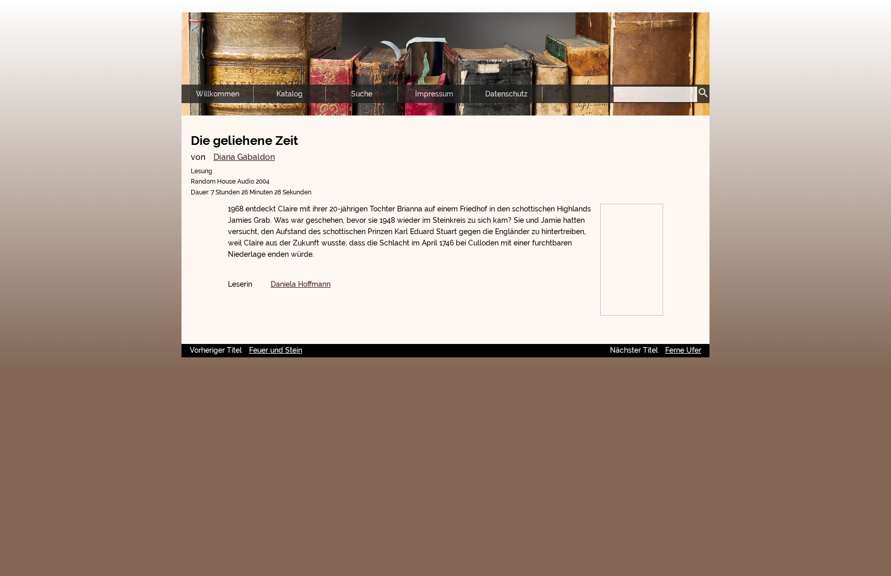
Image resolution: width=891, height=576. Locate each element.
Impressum (434, 94)
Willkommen (217, 94)
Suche (361, 94)
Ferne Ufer (683, 350)
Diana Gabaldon (244, 157)
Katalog (289, 94)
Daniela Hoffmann (301, 284)
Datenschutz (506, 94)
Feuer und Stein (275, 350)
